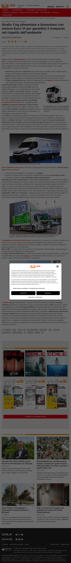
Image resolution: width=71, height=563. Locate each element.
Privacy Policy (39, 297)
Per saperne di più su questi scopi (37, 288)
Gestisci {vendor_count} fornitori (20, 288)
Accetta (23, 293)
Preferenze (48, 293)
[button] (57, 266)
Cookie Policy (31, 297)
